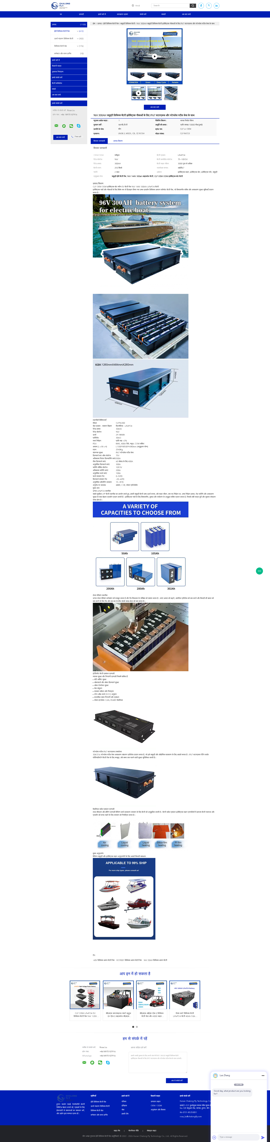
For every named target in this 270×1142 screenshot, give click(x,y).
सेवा (123, 1110)
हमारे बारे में (102, 14)
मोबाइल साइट (151, 1131)
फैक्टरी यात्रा (56, 66)
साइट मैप (117, 1131)
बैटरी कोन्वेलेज (57, 83)
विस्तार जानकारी (99, 141)
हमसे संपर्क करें (57, 78)
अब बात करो (186, 14)
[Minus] (263, 1075)
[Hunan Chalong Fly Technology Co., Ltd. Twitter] (209, 6)
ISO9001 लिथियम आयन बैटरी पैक (129, 960)
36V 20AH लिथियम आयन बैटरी (155, 960)
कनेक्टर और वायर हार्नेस (69, 54)
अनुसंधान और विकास (158, 1110)
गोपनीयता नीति (133, 1131)
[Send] (263, 1137)
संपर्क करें (143, 14)
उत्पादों (81, 14)
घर (61, 14)
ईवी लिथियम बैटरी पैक (69, 31)
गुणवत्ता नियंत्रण (57, 72)
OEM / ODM (156, 1106)
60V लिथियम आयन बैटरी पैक (104, 960)
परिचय (124, 1102)
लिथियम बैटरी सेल (69, 46)
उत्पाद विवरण (118, 141)
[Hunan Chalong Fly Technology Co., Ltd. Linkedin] (216, 6)
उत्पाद (69, 25)
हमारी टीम (125, 1114)
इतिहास (124, 1106)
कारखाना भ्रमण (122, 14)
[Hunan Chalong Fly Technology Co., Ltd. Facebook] (201, 6)
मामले (54, 89)
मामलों (163, 14)
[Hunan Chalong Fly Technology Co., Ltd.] (56, 126)
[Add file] (214, 1137)
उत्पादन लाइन (155, 1102)
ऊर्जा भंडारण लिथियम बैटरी (69, 39)
